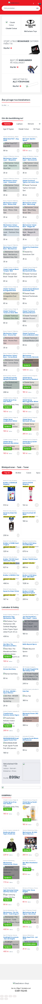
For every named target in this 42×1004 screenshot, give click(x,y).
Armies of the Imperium (30, 137)
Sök (37, 8)
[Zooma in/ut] (2, 996)
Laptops (19, 124)
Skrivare (31, 124)
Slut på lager (37, 505)
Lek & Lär (15, 667)
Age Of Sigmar (8, 129)
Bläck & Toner (7, 480)
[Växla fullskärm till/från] (6, 996)
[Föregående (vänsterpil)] (2, 999)
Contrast (15, 267)
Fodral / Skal (7, 888)
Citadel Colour (23, 129)
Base (4, 201)
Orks (35, 830)
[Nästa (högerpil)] (6, 999)
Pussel (36, 614)
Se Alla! (4, 105)
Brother (18, 473)
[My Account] (34, 3)
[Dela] (10, 996)
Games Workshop (8, 137)
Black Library (7, 375)
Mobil (13, 888)
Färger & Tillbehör (8, 156)
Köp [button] (18, 150)
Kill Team (36, 129)
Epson (14, 511)
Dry (33, 245)
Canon (28, 473)
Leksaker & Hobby (28, 614)
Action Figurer (7, 614)
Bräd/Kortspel (27, 642)
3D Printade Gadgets (29, 667)
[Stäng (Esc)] (15, 996)
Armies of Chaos (28, 888)
